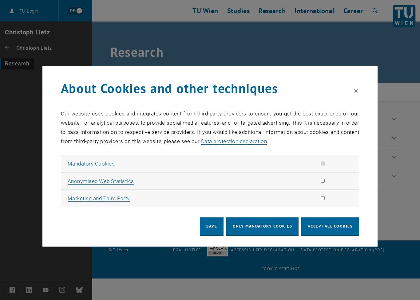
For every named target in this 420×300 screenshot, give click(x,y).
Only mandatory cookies (262, 226)
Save (211, 226)
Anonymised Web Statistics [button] (101, 181)
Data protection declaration (234, 141)
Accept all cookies (330, 226)
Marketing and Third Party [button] (99, 198)
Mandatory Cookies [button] (91, 164)
